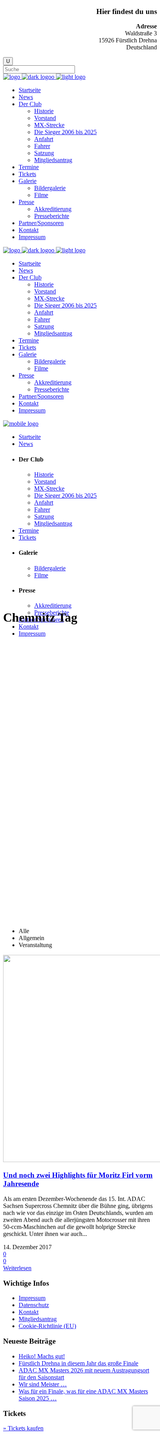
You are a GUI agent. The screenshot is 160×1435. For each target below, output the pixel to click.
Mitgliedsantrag (38, 1319)
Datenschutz (34, 1305)
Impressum (32, 1298)
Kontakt (28, 1312)
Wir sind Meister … (43, 1384)
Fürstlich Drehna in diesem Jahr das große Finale (78, 1363)
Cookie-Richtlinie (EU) (47, 1326)
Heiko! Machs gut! (42, 1356)
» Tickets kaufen (23, 1428)
